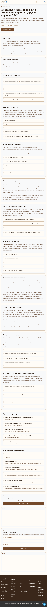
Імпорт (12, 596)
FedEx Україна (13, 584)
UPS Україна (13, 591)
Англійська (40, 581)
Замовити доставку (7, 29)
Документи (22, 580)
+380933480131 (41, 593)
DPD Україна (13, 589)
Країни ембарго (31, 588)
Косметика (21, 588)
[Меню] (2, 2)
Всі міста (2, 595)
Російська (40, 584)
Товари (21, 581)
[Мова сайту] (44, 2)
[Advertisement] (23, 518)
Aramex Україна (13, 588)
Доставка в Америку (32, 581)
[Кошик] (37, 2)
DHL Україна (13, 592)
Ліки (20, 586)
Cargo (12, 402)
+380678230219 (41, 592)
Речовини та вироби (23, 591)
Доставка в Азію (32, 583)
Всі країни (3, 596)
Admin (31, 604)
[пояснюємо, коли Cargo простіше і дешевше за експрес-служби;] (23, 400)
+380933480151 (41, 595)
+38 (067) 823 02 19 (8, 537)
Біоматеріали (22, 589)
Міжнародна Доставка (15, 603)
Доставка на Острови (32, 586)
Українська (40, 580)
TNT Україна (13, 586)
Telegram (6, 544)
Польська (39, 583)
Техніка (21, 583)
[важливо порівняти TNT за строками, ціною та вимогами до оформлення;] (23, 87)
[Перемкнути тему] (41, 2)
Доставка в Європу (32, 580)
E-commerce (13, 594)
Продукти (21, 584)
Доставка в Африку (32, 584)
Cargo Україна (13, 583)
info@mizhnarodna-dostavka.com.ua (11, 541)
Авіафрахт (12, 597)
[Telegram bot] (44, 604)
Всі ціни (2, 598)
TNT (20, 81)
